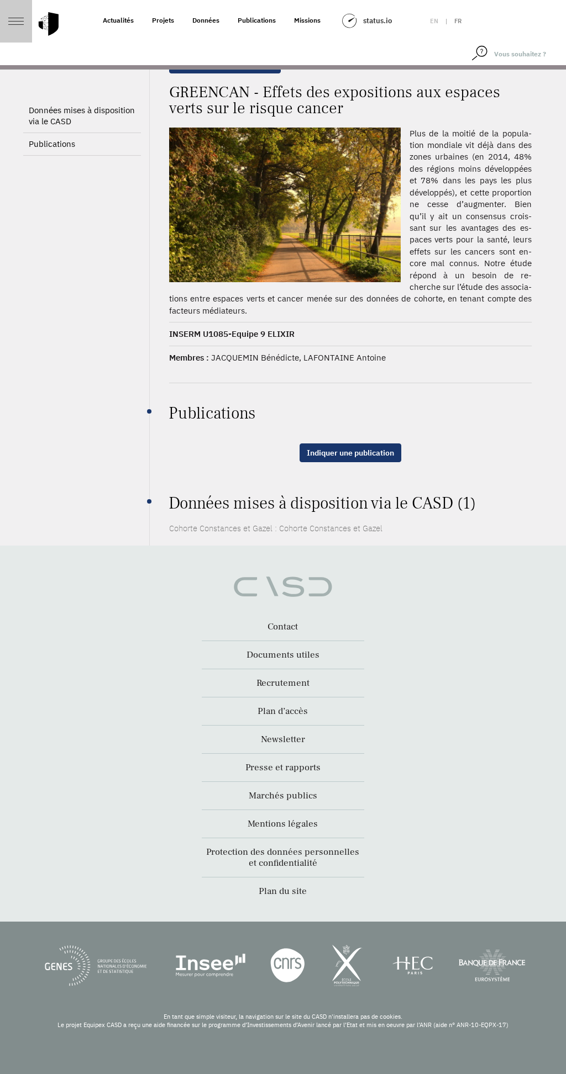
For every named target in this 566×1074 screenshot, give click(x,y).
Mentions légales (283, 824)
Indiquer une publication (350, 453)
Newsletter (283, 739)
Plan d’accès (283, 711)
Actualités (118, 20)
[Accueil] (49, 24)
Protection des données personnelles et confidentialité (282, 857)
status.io (377, 20)
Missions (307, 20)
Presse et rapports (283, 767)
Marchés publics (283, 796)
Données (205, 20)
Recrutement (283, 683)
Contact (283, 627)
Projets (163, 20)
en (434, 21)
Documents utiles (283, 655)
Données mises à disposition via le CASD (82, 115)
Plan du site (283, 891)
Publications (257, 20)
